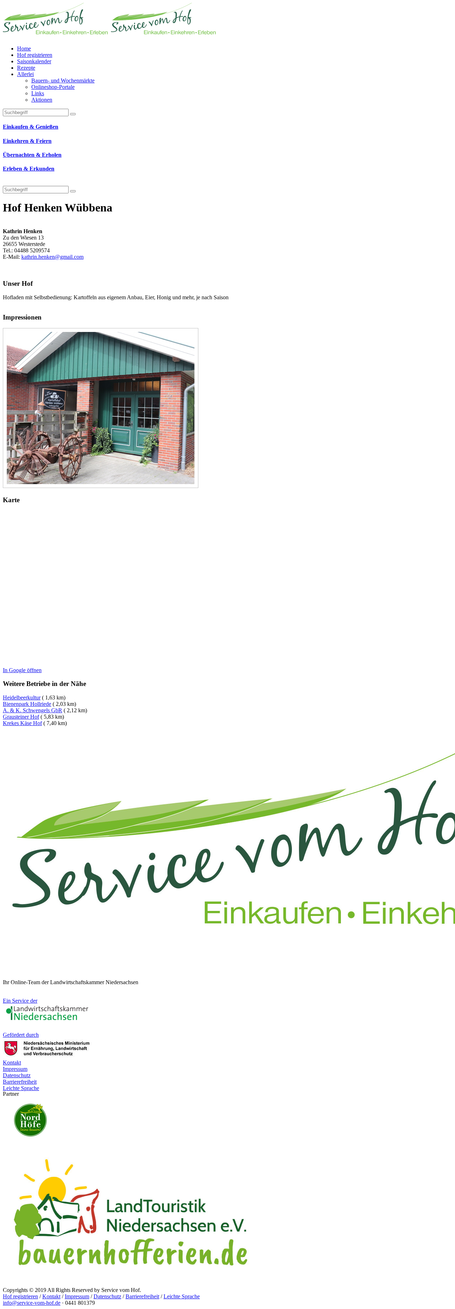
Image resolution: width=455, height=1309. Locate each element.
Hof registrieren (20, 1296)
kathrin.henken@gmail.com (52, 257)
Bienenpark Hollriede (27, 704)
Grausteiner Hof (21, 717)
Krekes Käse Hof (22, 723)
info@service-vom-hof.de (31, 1303)
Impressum (77, 1296)
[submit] (73, 191)
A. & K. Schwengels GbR (32, 710)
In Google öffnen (22, 670)
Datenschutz (107, 1296)
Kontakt (51, 1296)
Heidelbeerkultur (22, 697)
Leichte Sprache (182, 1296)
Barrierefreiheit (142, 1296)
